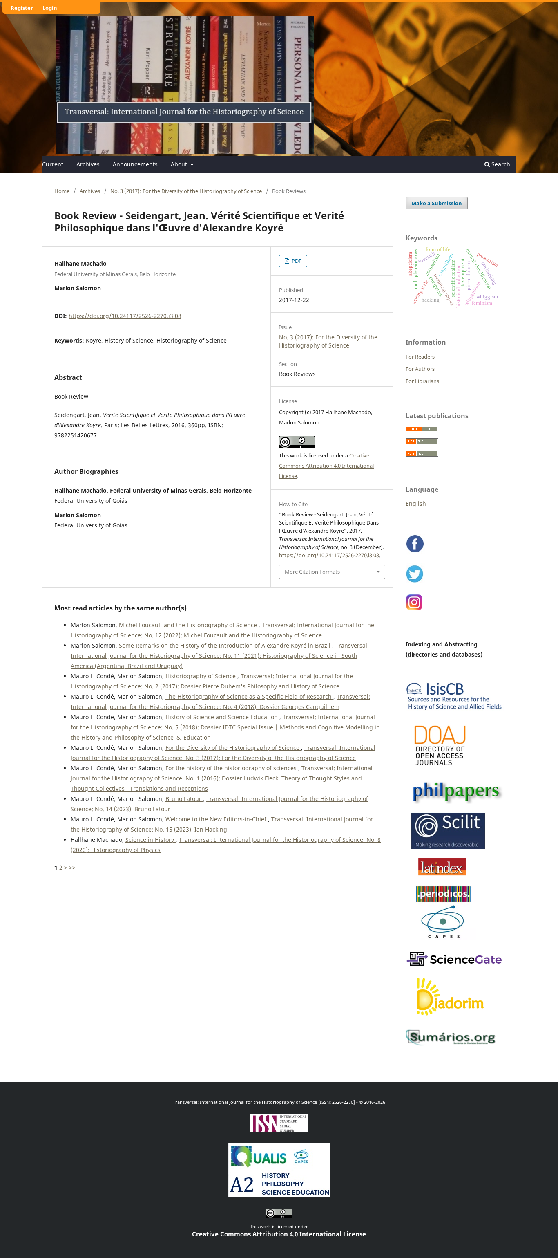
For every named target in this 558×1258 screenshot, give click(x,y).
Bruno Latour (184, 799)
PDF (295, 261)
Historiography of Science (201, 676)
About (180, 164)
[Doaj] (440, 769)
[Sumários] (453, 1045)
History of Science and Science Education (222, 717)
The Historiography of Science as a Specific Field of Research (249, 696)
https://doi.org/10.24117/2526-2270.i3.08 (125, 316)
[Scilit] (446, 847)
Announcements (135, 164)
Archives (88, 164)
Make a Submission (436, 203)
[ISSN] (279, 1129)
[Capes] (444, 940)
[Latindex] (443, 874)
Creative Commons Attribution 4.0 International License (326, 466)
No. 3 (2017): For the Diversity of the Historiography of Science (186, 191)
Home (61, 191)
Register (22, 7)
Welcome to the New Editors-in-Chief (216, 819)
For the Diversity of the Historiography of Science (233, 747)
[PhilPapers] (455, 802)
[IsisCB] (455, 711)
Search (500, 164)
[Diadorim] (450, 1018)
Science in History (150, 839)
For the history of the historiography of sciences (231, 768)
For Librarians (422, 381)
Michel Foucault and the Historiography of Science (189, 625)
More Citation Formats (312, 571)
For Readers (420, 356)
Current (52, 164)
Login (49, 7)
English (416, 503)
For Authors (420, 368)
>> (72, 867)
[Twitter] (415, 582)
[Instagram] (415, 609)
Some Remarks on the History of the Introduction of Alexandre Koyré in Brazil (225, 645)
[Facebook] (415, 552)
